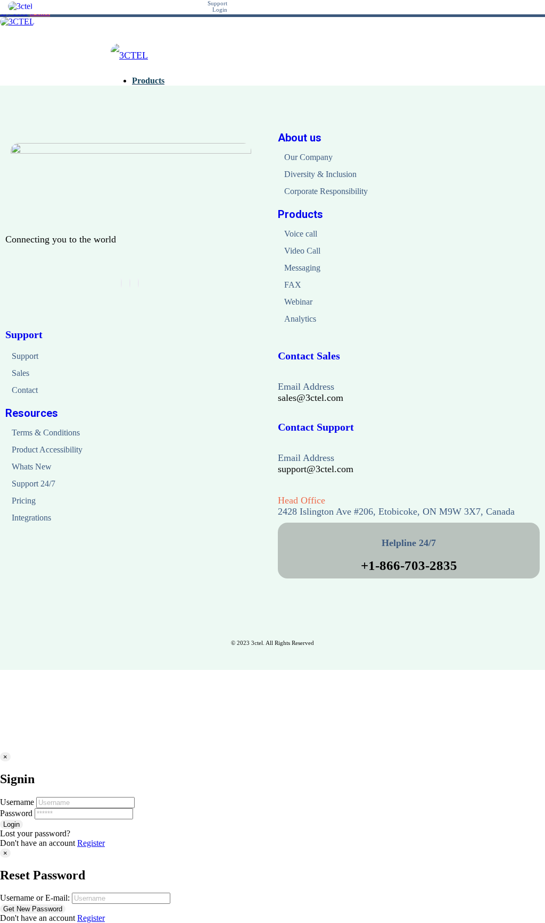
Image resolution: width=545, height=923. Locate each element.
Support (24, 334)
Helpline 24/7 (409, 543)
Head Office (301, 500)
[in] (129, 283)
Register (91, 843)
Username (17, 802)
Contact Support (316, 427)
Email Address (306, 386)
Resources (31, 413)
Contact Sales (309, 356)
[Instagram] (138, 283)
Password (16, 813)
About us (299, 137)
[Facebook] (121, 283)
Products (300, 214)
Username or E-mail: (35, 897)
